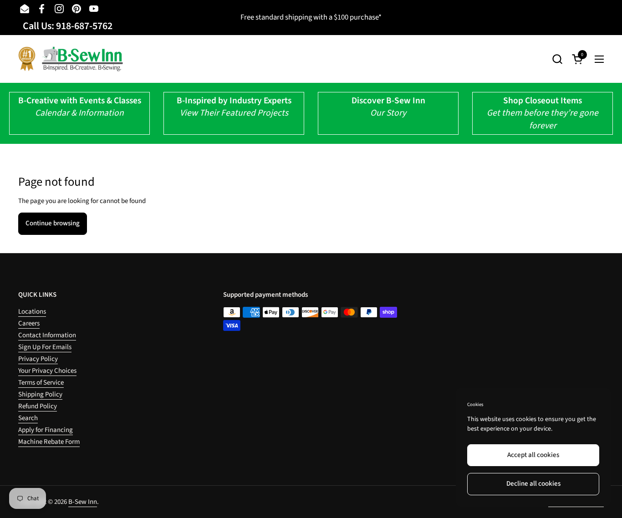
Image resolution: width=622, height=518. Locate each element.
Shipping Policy (40, 394)
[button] (557, 59)
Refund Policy (37, 406)
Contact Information (47, 335)
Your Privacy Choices (47, 371)
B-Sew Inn (82, 502)
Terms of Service (41, 382)
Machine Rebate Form (49, 442)
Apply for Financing (45, 430)
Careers (29, 323)
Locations (32, 311)
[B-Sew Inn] (70, 58)
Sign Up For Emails (44, 347)
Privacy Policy (38, 359)
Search (28, 418)
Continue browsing (52, 223)
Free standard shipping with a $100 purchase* (311, 17)
